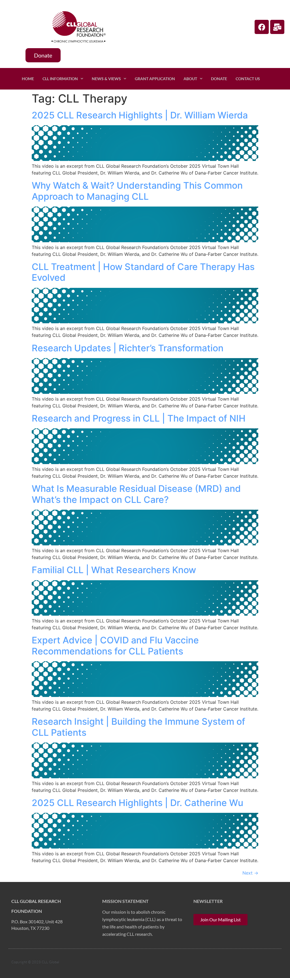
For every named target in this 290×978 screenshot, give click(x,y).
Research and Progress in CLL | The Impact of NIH (139, 418)
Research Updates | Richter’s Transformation (127, 348)
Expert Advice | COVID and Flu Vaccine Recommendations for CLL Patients (115, 645)
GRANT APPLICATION (155, 78)
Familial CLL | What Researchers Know (114, 569)
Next (250, 873)
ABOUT (190, 78)
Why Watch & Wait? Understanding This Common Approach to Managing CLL (137, 191)
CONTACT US (248, 78)
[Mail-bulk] (277, 27)
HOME (28, 78)
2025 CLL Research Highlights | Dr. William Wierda (140, 115)
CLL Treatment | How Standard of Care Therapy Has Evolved (143, 272)
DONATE (219, 78)
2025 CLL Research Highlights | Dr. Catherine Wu (137, 802)
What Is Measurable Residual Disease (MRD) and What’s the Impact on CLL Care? (136, 494)
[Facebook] (262, 27)
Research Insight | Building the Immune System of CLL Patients (138, 727)
